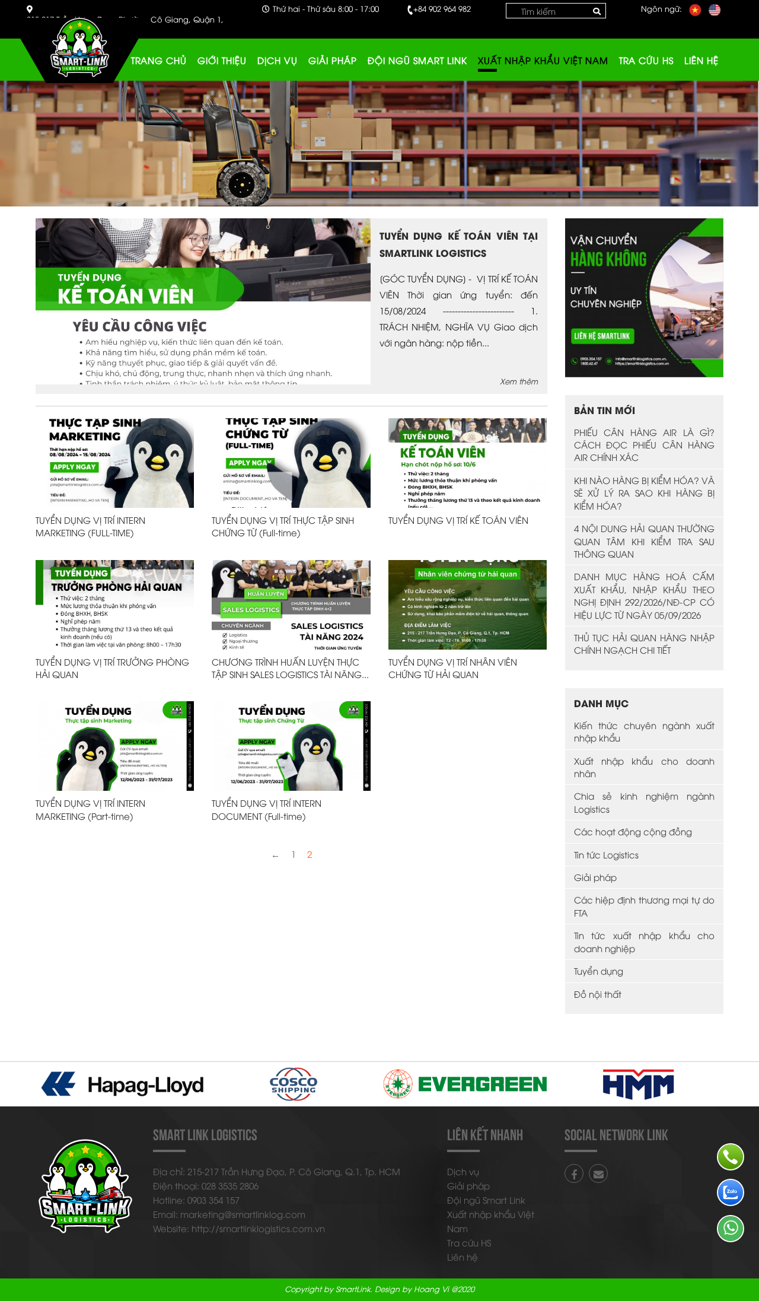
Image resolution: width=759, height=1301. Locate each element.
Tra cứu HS (646, 60)
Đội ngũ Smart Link (417, 60)
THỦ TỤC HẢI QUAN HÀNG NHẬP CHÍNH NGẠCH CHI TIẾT (644, 643)
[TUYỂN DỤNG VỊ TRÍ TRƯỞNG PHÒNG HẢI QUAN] (115, 603)
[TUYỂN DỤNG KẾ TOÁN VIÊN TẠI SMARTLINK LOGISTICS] (203, 301)
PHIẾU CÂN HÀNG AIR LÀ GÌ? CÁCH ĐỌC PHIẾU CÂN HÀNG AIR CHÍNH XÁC (644, 444)
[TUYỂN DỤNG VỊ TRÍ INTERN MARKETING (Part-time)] (115, 744)
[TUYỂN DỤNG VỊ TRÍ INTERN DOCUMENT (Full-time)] (291, 744)
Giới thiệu (222, 60)
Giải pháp (332, 60)
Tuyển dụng (598, 970)
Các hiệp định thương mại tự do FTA (644, 905)
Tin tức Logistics (606, 854)
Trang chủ (159, 60)
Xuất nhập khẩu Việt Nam (543, 60)
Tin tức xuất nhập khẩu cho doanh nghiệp (644, 941)
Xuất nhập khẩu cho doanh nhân (644, 767)
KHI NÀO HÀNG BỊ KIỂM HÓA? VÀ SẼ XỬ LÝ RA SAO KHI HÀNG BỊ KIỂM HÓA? (644, 492)
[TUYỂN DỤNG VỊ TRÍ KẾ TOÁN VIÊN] (467, 461)
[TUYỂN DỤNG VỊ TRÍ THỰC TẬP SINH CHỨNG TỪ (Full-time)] (291, 461)
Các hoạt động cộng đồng (633, 831)
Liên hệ (701, 60)
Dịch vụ (277, 60)
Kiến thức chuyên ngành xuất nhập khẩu (644, 731)
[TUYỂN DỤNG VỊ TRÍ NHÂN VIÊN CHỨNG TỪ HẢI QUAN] (467, 603)
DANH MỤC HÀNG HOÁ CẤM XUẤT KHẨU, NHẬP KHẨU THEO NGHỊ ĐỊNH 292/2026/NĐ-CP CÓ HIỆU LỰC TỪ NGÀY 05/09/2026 (644, 595)
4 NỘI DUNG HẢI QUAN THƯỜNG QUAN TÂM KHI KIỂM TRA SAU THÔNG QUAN (644, 540)
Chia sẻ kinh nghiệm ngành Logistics (644, 802)
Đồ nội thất (597, 994)
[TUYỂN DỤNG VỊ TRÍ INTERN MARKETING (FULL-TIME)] (115, 461)
